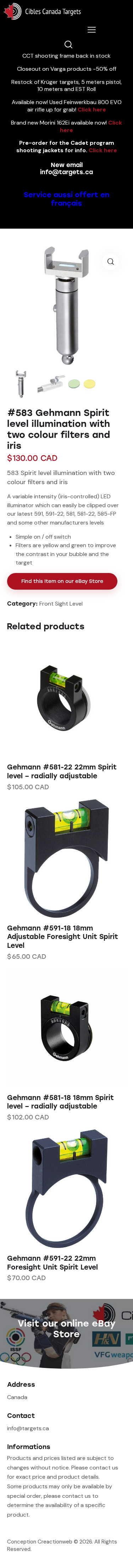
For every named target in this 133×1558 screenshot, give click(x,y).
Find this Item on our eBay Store (62, 581)
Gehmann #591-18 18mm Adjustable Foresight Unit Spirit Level (62, 937)
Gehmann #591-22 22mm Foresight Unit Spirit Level (52, 1262)
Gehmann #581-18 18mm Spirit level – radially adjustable (60, 1102)
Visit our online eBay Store (67, 1329)
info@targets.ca (66, 172)
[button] (57, 697)
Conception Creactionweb (39, 1541)
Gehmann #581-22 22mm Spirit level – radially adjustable (62, 771)
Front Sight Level (61, 603)
